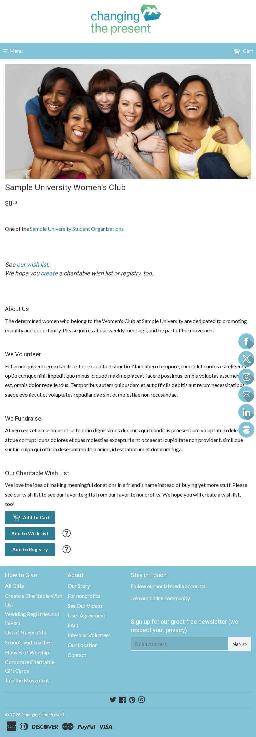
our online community (165, 598)
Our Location (83, 645)
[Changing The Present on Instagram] (141, 700)
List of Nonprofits (25, 632)
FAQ (73, 625)
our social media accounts (176, 586)
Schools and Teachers (29, 642)
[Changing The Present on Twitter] (113, 700)
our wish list (32, 264)
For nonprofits (84, 595)
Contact (77, 655)
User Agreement (86, 615)
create (49, 273)
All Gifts (14, 585)
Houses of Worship (27, 652)
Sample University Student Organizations (77, 228)
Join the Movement (27, 680)
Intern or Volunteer (89, 635)
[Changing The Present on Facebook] (122, 700)
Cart (247, 51)
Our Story (79, 585)
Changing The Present (43, 714)
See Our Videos (85, 605)
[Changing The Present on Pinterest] (132, 700)
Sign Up (240, 643)
